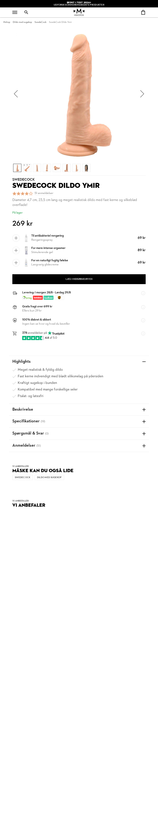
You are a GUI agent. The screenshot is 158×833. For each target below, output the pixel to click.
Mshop (6, 22)
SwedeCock (40, 22)
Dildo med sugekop (22, 22)
